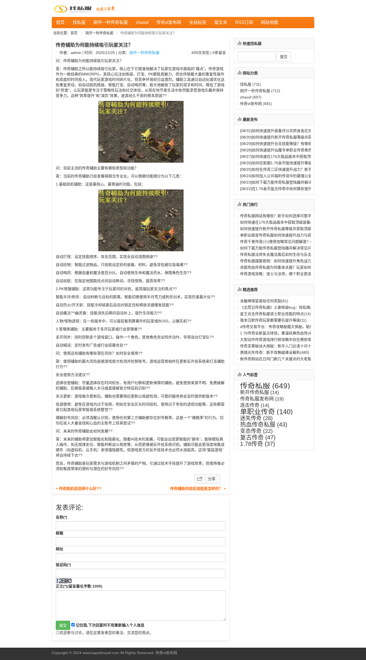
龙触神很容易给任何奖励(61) (264, 301)
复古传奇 (257, 437)
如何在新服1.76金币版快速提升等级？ (278, 163)
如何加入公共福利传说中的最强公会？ (278, 176)
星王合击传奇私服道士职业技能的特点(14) (275, 314)
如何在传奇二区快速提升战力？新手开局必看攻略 (287, 169)
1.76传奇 (257, 443)
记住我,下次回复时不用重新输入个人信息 (110, 625)
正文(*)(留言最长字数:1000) (79, 586)
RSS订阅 (244, 22)
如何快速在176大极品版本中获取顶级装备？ (283, 156)
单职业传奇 (266, 412)
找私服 (79, 22)
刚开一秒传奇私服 (111, 22)
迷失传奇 (256, 418)
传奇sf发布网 (168, 22)
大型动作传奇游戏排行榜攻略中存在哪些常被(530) (282, 339)
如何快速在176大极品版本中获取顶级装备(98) (278, 222)
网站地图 (269, 22)
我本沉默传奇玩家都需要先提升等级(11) (273, 320)
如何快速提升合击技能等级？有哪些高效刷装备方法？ (291, 143)
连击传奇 (254, 405)
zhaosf (142, 22)
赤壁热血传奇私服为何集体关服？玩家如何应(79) (281, 267)
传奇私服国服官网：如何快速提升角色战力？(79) (281, 261)
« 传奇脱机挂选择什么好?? (78, 488)
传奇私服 (265, 386)
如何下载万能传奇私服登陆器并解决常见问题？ (285, 182)
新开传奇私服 (259, 392)
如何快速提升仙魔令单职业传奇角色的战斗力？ (285, 150)
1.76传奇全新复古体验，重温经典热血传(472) (278, 333)
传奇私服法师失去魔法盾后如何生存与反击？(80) (281, 254)
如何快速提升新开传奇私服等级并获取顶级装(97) (281, 229)
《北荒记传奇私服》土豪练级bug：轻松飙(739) (279, 307)
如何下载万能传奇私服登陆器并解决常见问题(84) (281, 248)
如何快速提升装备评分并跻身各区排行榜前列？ (285, 131)
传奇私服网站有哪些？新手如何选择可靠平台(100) (282, 216)
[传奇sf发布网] (73, 8)
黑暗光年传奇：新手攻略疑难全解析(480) (274, 352)
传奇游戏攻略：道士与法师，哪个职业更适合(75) (281, 274)
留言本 (220, 22)
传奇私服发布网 (262, 399)
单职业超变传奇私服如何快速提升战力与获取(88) (281, 235)
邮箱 (59, 533)
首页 (60, 22)
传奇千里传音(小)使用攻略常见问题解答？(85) (278, 241)
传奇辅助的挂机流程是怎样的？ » (198, 488)
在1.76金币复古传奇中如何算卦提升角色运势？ (285, 189)
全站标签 (197, 22)
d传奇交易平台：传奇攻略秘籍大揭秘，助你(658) (281, 326)
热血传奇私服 (263, 424)
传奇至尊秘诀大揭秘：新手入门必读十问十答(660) (282, 346)
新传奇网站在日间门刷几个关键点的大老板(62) (279, 359)
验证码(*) (63, 565)
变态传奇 (256, 431)
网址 (59, 549)
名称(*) (61, 517)
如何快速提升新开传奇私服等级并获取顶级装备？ (287, 137)
